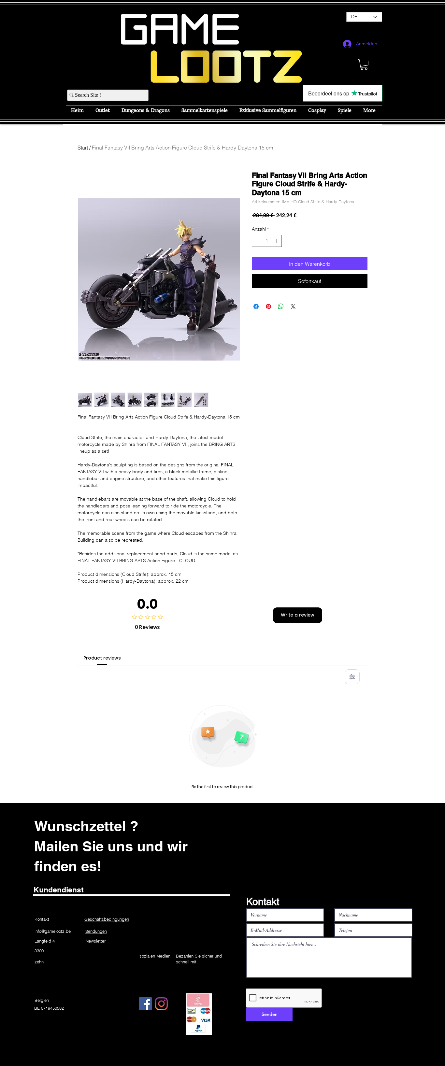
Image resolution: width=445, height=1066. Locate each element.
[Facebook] (145, 1003)
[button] (364, 64)
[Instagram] (161, 1003)
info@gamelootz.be (53, 931)
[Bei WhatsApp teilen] (281, 306)
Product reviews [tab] (102, 658)
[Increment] (277, 241)
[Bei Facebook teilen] (256, 306)
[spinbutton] (267, 241)
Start (83, 147)
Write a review (297, 615)
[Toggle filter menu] (352, 676)
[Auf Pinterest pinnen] (268, 306)
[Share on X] (293, 306)
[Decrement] (257, 241)
